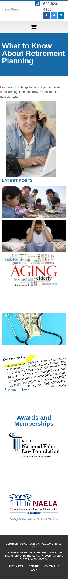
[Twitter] (54, 15)
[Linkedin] (61, 15)
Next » (25, 389)
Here (3, 87)
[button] (34, 27)
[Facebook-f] (46, 15)
